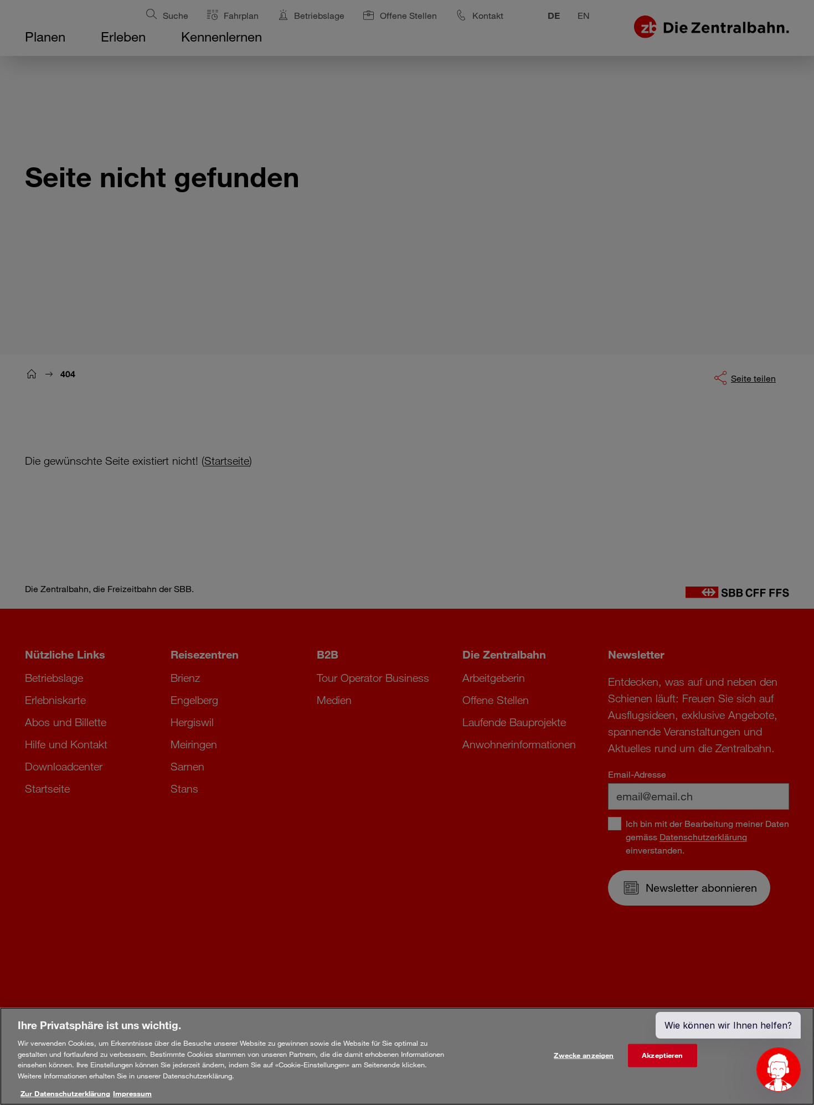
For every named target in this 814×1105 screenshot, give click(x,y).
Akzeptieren (662, 1055)
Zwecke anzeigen (584, 1055)
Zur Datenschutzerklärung (65, 1093)
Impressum (132, 1093)
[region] (407, 1056)
